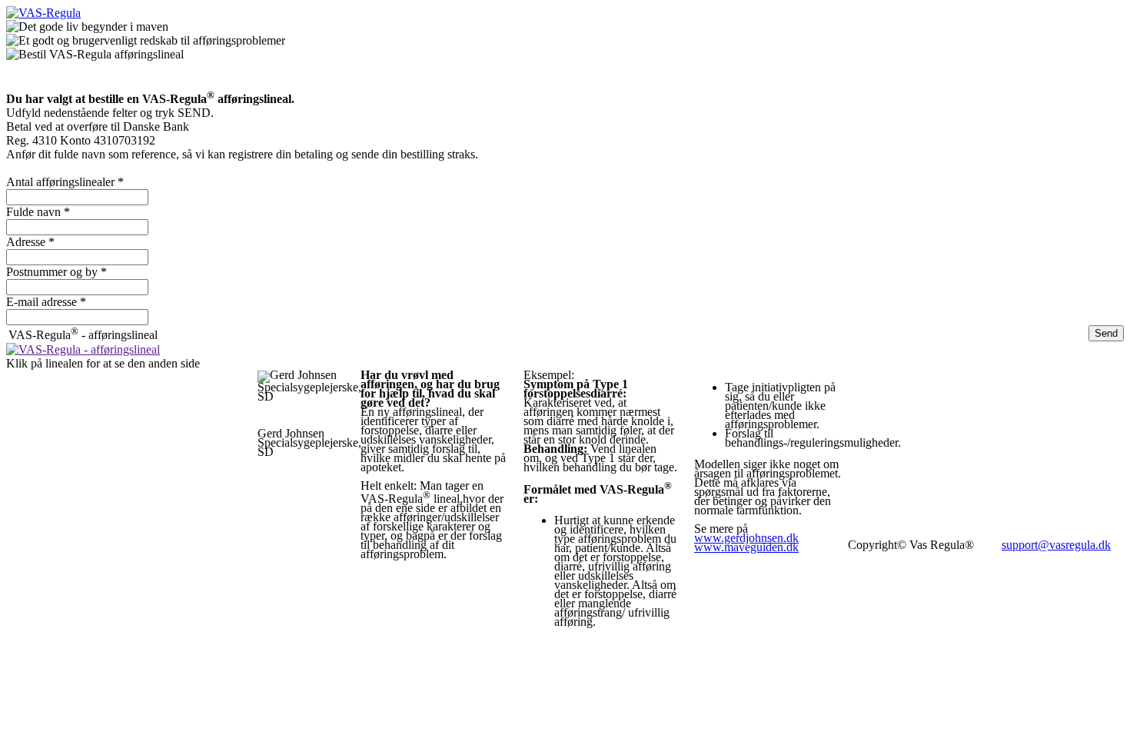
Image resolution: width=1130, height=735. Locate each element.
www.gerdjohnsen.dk (746, 537)
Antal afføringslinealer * (65, 181)
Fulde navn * (38, 211)
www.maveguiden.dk (746, 547)
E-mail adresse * (46, 301)
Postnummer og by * (56, 271)
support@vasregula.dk (1056, 544)
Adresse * (30, 241)
